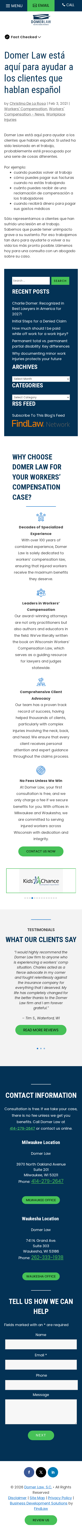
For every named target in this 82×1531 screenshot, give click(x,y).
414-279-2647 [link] (22, 1128)
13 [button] (54, 898)
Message (41, 1394)
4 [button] (32, 898)
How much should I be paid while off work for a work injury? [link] (40, 331)
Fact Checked (24, 36)
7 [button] (39, 898)
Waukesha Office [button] (41, 1276)
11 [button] (49, 898)
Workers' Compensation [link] (25, 108)
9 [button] (44, 898)
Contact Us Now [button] (41, 851)
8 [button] (42, 898)
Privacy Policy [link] (60, 1497)
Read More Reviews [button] (41, 1030)
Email (41, 1355)
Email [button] (43, 5)
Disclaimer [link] (17, 1497)
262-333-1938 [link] (47, 1257)
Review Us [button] (41, 1520)
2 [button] (27, 898)
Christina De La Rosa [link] (28, 103)
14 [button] (56, 898)
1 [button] (25, 898)
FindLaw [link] (41, 1508)
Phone (41, 1375)
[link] (41, 26)
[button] (13, 5)
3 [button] (30, 898)
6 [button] (37, 898)
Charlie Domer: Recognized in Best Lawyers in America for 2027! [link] (38, 308)
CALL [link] (68, 4)
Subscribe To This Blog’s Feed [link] (38, 415)
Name (41, 1334)
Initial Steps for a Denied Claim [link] (39, 321)
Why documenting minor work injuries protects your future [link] (39, 356)
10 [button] (46, 898)
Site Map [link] (37, 1497)
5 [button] (34, 898)
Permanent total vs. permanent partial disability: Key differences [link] (41, 343)
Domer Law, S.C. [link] (38, 1487)
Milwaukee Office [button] (41, 1200)
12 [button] (51, 898)
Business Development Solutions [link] (38, 1503)
